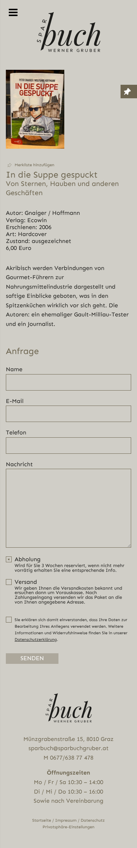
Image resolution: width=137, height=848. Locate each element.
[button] (35, 165)
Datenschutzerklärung (36, 639)
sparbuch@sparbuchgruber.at (68, 748)
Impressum (66, 820)
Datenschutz (93, 820)
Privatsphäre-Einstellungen (69, 827)
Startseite (41, 820)
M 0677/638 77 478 (68, 757)
